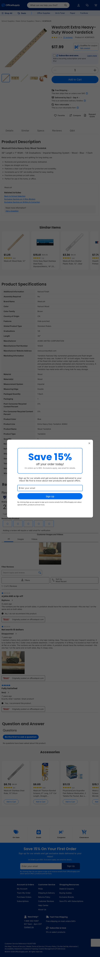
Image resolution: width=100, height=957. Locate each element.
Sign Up (50, 496)
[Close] (89, 443)
